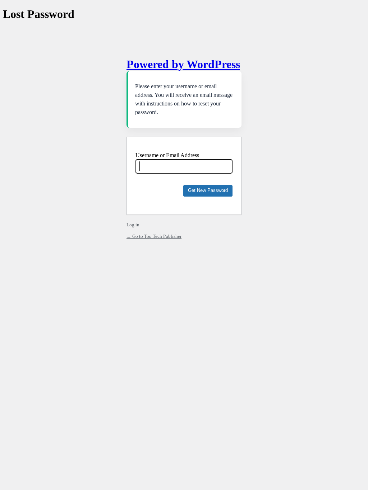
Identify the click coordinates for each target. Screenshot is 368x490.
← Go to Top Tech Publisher (153, 236)
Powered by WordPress (183, 64)
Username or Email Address (167, 155)
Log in (132, 224)
